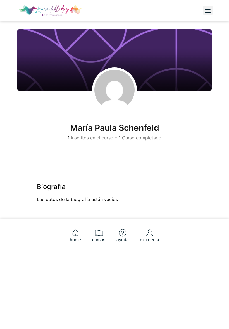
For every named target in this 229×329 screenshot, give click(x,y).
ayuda (122, 239)
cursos (98, 239)
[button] (208, 10)
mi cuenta (149, 239)
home (75, 239)
